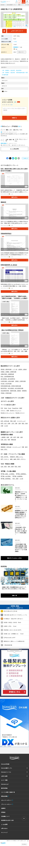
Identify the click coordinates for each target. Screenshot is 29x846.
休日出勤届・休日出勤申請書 (15, 388)
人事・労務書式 (5, 70)
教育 (9, 439)
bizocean (3, 4)
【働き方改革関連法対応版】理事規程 (12, 330)
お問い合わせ (4, 828)
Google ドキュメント (15, 410)
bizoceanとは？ (5, 784)
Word (5, 408)
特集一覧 (14, 595)
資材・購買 (11, 466)
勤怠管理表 (18, 70)
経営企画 (9, 447)
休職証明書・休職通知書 (7, 374)
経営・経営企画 (5, 421)
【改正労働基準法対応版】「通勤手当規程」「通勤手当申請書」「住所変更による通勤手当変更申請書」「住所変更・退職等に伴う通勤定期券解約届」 (14, 299)
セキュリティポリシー (6, 800)
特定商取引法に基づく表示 (7, 820)
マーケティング (21, 421)
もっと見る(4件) (14, 148)
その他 (15, 41)
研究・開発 (15, 478)
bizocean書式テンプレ (11, 4)
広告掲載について (5, 816)
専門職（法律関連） (17, 476)
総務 (8, 437)
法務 (19, 423)
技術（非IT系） (5, 457)
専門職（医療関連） (21, 474)
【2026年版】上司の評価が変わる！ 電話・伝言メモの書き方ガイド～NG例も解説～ (21, 530)
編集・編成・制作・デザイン (18, 459)
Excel (9, 408)
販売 (26, 447)
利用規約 (3, 812)
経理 (14, 437)
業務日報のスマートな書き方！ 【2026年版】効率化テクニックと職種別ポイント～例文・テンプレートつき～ (21, 496)
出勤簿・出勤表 (22, 369)
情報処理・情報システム (16, 457)
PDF (2, 408)
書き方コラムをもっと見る (14, 558)
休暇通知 (24, 391)
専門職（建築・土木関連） (8, 474)
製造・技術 (25, 423)
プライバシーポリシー (6, 804)
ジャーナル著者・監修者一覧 (8, 792)
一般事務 (3, 437)
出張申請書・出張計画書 (7, 381)
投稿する (14, 117)
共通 (2, 426)
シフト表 (14, 369)
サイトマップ (4, 832)
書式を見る (14, 197)
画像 (8, 410)
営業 (23, 447)
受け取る (24, 844)
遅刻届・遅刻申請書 (6, 369)
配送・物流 (18, 466)
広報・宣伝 (4, 439)
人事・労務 (14, 423)
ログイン (20, 2)
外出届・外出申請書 (6, 383)
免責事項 (3, 808)
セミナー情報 (4, 780)
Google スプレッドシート (7, 413)
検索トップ (20, 4)
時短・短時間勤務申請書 (7, 376)
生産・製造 (4, 466)
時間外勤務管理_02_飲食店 (9, 265)
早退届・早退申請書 (6, 393)
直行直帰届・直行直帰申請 (8, 379)
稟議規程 (3, 202)
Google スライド (20, 413)
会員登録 (23, 2)
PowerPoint (15, 408)
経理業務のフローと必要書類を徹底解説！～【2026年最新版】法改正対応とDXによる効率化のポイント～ (21, 514)
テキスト (3, 410)
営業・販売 (13, 421)
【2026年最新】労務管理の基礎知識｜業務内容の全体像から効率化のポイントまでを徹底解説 (21, 547)
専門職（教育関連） (6, 478)
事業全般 (13, 439)
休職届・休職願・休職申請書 (8, 372)
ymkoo (5, 91)
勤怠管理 (13, 70)
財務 (18, 437)
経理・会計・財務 (5, 423)
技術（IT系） (4, 449)
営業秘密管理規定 (6, 233)
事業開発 (3, 447)
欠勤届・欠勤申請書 (20, 381)
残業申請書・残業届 (15, 391)
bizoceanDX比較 (5, 764)
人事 (11, 437)
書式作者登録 (4, 788)
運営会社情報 (4, 796)
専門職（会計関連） (6, 476)
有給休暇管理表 (5, 391)
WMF (20, 408)
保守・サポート (5, 459)
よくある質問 (4, 824)
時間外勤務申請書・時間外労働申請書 (11, 386)
